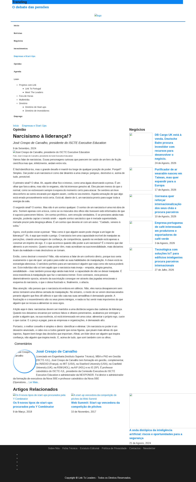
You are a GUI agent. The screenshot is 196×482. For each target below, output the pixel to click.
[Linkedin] (20, 458)
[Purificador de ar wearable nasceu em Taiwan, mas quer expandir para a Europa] (140, 178)
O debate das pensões (30, 7)
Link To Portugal (33, 88)
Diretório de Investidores (37, 110)
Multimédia (24, 99)
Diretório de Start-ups (35, 107)
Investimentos (21, 49)
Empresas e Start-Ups (24, 56)
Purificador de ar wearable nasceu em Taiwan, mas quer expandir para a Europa (168, 177)
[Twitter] (20, 462)
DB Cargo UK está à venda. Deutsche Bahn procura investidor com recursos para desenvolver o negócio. (168, 146)
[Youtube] (20, 469)
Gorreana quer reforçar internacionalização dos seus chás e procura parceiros (168, 204)
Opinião (17, 64)
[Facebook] (20, 454)
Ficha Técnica (69, 448)
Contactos (135, 448)
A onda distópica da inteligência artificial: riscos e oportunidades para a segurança (155, 434)
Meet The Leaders (34, 92)
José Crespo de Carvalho (56, 351)
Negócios (18, 41)
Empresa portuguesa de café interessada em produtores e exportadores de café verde (169, 230)
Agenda (17, 72)
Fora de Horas (26, 96)
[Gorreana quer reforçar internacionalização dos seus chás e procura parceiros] (140, 205)
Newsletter (149, 448)
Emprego (18, 116)
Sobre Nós (54, 448)
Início (16, 26)
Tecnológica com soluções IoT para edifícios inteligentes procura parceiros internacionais (169, 257)
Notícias (18, 33)
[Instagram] (20, 465)
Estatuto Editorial (89, 448)
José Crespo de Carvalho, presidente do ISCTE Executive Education (59, 142)
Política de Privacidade (114, 448)
